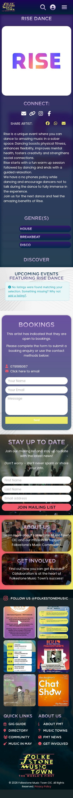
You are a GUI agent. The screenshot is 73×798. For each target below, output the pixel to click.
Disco (25, 245)
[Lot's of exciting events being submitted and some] (20, 622)
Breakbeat (30, 237)
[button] (64, 7)
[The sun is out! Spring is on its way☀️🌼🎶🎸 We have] (53, 622)
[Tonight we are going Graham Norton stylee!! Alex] (53, 690)
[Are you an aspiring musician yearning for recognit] (53, 656)
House (26, 228)
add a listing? (17, 295)
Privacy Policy (43, 786)
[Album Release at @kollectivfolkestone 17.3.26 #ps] (20, 690)
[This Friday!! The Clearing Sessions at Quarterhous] (20, 656)
